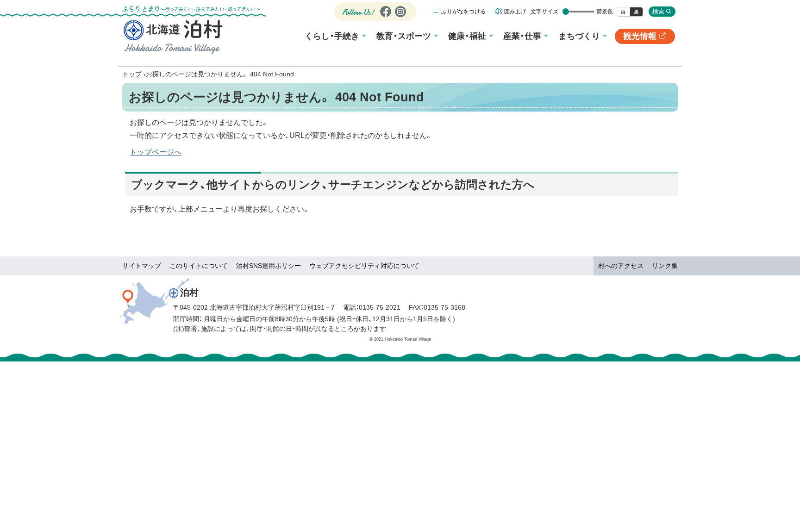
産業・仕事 (522, 36)
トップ (132, 74)
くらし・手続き (332, 36)
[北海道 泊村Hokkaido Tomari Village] (173, 36)
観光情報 (645, 37)
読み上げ (515, 11)
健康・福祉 (467, 36)
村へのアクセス (621, 265)
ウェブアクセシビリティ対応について (364, 265)
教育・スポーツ (403, 36)
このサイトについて (198, 265)
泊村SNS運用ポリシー (268, 265)
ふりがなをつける (463, 11)
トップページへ (155, 152)
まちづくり (579, 36)
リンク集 (665, 265)
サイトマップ (141, 265)
